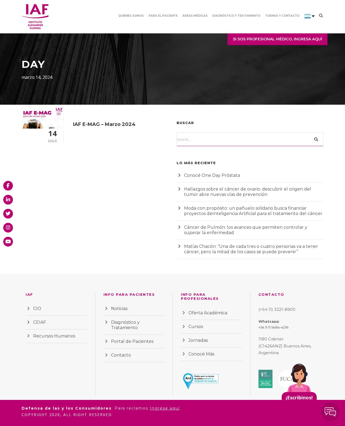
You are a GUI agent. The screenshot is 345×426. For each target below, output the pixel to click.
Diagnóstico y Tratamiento (236, 15)
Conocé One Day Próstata (212, 175)
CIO (37, 308)
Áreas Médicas (195, 15)
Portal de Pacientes (132, 341)
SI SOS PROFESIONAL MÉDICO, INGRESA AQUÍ (277, 39)
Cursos (195, 326)
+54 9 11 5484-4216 (273, 327)
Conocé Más (201, 354)
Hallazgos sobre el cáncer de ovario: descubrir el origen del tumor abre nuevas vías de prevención (247, 191)
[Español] (307, 23)
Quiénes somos (131, 15)
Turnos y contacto (282, 15)
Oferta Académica (207, 312)
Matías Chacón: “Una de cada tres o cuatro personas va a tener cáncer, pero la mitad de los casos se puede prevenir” (251, 249)
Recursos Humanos (54, 336)
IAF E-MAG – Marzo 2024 (104, 124)
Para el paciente (163, 15)
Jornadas (198, 340)
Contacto (121, 355)
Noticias (119, 308)
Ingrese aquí (165, 408)
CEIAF (39, 322)
